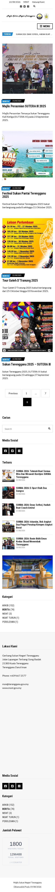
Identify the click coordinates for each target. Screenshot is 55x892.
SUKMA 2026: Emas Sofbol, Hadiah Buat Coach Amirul (33, 506)
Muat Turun (9, 617)
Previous (13, 393)
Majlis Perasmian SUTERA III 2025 (24, 106)
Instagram (28, 6)
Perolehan (8, 621)
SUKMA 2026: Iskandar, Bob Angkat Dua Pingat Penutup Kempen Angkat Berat (34, 524)
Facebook (21, 6)
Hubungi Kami (38, 2)
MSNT (5, 613)
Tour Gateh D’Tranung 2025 (20, 280)
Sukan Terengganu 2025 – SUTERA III (26, 364)
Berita (6, 101)
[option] (34, 34)
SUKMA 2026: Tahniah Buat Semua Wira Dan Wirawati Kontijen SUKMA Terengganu (33, 474)
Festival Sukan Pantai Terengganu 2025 (24, 195)
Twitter (24, 6)
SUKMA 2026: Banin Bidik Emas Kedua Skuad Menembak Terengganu (31, 541)
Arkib (5, 605)
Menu (46, 26)
